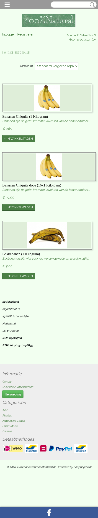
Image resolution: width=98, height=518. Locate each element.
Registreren (25, 34)
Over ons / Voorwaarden (17, 386)
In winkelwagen (20, 138)
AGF (11, 52)
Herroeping (13, 394)
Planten (7, 415)
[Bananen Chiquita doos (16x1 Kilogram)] (49, 166)
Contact (7, 381)
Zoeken (91, 4)
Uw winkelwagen (81, 34)
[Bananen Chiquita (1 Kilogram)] (47, 98)
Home (5, 52)
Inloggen (8, 34)
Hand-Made (10, 426)
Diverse (7, 431)
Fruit (17, 52)
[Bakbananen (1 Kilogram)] (47, 235)
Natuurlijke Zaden (13, 420)
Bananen (26, 52)
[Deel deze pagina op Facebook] (49, 512)
